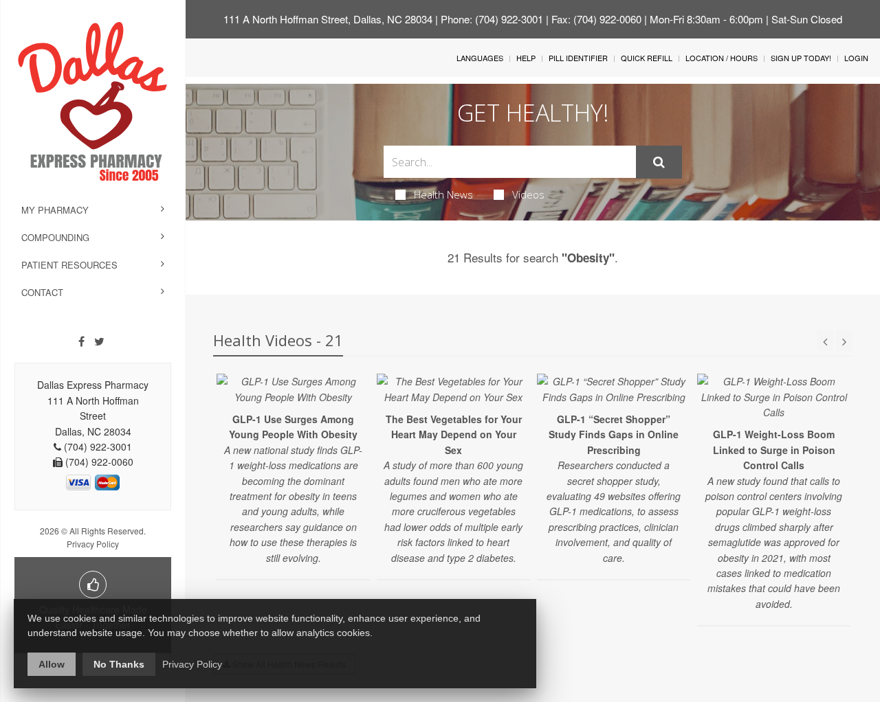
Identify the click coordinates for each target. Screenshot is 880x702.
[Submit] (659, 162)
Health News (443, 194)
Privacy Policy (93, 544)
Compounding (55, 237)
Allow (51, 664)
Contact (42, 292)
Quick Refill (646, 57)
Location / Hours (721, 57)
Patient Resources (69, 264)
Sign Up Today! (801, 57)
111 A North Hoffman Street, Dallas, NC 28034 (327, 19)
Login (856, 57)
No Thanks (119, 664)
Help (526, 57)
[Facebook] (81, 341)
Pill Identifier (578, 57)
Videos (528, 194)
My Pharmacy (55, 209)
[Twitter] (99, 341)
